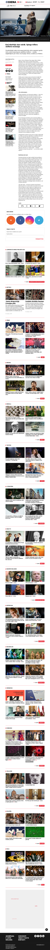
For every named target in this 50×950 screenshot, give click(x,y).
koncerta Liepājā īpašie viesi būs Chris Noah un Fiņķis (33, 377)
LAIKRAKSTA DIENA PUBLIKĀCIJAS (16, 249)
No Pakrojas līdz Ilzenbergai (34, 800)
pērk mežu (24, 900)
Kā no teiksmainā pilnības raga (15, 263)
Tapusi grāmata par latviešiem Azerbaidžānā (32, 718)
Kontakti (21, 940)
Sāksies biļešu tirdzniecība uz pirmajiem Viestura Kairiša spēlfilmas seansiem (14, 558)
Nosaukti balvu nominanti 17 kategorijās (13, 459)
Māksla (9, 404)
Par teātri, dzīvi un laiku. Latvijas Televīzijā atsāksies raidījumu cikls (33, 460)
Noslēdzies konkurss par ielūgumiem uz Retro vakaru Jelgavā (34, 743)
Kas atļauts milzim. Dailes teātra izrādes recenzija (10, 105)
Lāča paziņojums (31, 582)
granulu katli (14, 918)
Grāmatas (9, 688)
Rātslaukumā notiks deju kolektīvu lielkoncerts (14, 878)
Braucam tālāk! (11, 582)
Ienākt (42, 2)
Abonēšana (10, 936)
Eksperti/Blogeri (12, 569)
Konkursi (9, 728)
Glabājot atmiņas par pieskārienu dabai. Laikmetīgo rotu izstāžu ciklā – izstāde (34, 434)
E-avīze (8, 938)
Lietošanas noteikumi (10, 946)
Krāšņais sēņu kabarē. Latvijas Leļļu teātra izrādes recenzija (15, 661)
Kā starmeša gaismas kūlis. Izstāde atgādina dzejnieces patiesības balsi (33, 517)
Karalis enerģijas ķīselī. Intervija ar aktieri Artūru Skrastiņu (33, 620)
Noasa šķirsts (11, 596)
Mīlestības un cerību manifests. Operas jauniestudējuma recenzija (15, 677)
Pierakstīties (39, 239)
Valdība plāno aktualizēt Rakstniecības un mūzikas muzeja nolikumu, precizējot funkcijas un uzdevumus (34, 501)
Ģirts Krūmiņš (8, 76)
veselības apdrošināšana (22, 911)
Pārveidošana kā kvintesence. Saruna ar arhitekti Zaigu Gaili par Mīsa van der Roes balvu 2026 (15, 620)
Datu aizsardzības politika (11, 947)
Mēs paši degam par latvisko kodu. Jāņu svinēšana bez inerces (33, 863)
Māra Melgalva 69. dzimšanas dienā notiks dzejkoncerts (10, 93)
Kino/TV (9, 529)
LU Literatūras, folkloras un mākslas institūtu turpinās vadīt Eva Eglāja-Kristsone (14, 517)
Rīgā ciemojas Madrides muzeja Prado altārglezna (15, 786)
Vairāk (27, 281)
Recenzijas (8, 65)
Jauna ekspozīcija (12, 302)
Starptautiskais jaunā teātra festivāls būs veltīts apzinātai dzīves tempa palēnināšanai (34, 476)
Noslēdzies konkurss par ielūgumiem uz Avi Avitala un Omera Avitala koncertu (14, 743)
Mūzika (9, 362)
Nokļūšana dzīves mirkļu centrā (15, 276)
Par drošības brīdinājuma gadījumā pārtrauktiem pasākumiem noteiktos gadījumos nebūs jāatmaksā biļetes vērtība (14, 351)
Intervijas (10, 605)
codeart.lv (12, 948)
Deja (8, 849)
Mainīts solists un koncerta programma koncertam (15, 377)
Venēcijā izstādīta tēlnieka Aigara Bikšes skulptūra (34, 419)
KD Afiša (9, 811)
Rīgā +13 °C (12, 5)
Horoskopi (22, 936)
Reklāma (9, 940)
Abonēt (35, 2)
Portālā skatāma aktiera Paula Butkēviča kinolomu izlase (15, 543)
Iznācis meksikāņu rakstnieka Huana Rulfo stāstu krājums (15, 702)
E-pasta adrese (9, 233)
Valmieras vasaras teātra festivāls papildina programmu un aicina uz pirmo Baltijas (15, 476)
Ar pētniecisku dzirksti (32, 263)
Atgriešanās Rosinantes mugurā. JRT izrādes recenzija (10, 130)
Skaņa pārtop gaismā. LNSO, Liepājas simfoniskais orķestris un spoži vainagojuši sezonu (34, 677)
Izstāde (34, 301)
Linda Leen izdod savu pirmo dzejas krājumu (14, 718)
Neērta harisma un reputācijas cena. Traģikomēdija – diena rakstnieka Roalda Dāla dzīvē (10, 143)
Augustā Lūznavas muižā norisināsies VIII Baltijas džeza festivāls (15, 393)
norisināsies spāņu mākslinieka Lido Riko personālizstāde (15, 419)
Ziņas (8, 320)
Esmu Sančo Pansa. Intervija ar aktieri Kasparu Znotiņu (10, 117)
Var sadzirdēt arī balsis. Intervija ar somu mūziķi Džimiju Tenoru (34, 635)
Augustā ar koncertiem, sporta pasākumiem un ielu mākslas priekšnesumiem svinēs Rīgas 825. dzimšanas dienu (33, 351)
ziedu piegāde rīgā (15, 898)
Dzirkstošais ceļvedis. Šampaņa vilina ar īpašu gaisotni (14, 801)
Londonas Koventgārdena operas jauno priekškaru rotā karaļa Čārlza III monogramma (34, 335)
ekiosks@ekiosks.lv (40, 944)
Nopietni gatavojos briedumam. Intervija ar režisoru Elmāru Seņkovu (14, 636)
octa (36, 906)
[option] (25, 25)
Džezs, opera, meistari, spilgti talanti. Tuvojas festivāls (34, 393)
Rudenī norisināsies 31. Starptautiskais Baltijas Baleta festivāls (15, 863)
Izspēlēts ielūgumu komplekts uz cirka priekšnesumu (15, 759)
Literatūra (10, 486)
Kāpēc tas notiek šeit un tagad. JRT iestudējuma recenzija (33, 661)
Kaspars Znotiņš (9, 79)
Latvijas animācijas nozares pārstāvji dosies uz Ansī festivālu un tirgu (34, 558)
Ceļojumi (9, 771)
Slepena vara (30, 596)
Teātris (9, 445)
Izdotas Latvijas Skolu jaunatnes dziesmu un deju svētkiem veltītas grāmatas (33, 703)
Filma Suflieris (8, 77)
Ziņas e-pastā (23, 938)
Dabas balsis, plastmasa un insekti (33, 277)
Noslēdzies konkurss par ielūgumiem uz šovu (34, 759)
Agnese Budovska (9, 78)
